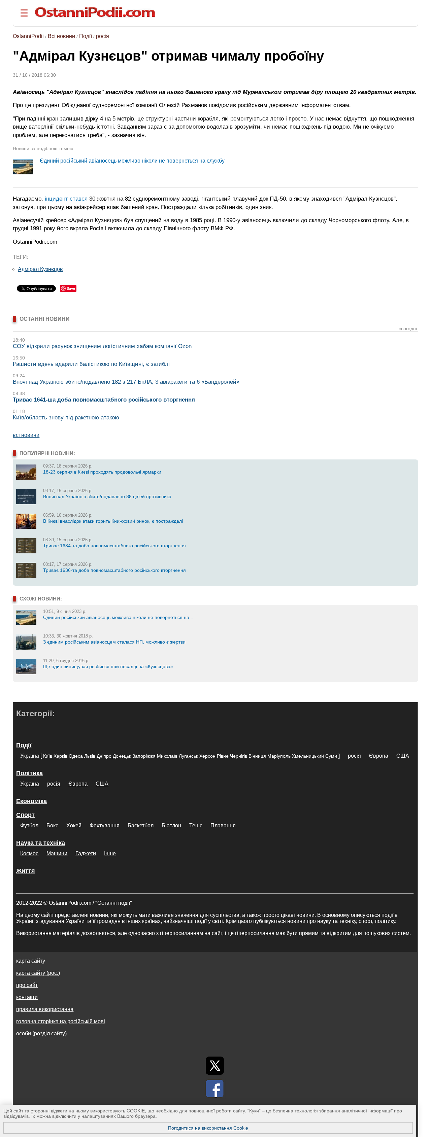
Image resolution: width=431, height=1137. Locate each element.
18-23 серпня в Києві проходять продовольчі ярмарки (102, 472)
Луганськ (188, 756)
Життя (25, 870)
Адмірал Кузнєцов (40, 269)
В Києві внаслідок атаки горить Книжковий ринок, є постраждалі (113, 521)
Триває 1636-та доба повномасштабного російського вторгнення (114, 570)
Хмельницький (308, 756)
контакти (27, 997)
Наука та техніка (40, 842)
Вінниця (257, 756)
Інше (110, 853)
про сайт (27, 985)
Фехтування (105, 825)
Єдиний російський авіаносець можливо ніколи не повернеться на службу (132, 161)
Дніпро (104, 756)
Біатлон (171, 825)
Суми (331, 756)
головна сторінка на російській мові (60, 1021)
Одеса (76, 756)
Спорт (25, 815)
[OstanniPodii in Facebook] (215, 1088)
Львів (89, 756)
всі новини (26, 435)
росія (102, 36)
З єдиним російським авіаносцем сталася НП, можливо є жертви (114, 642)
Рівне (223, 756)
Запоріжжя (144, 756)
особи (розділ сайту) (41, 1033)
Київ (47, 756)
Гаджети (85, 853)
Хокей (73, 825)
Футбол (29, 825)
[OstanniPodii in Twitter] (215, 1065)
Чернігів (238, 756)
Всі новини (61, 36)
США (402, 756)
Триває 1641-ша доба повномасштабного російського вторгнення (104, 400)
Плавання (223, 825)
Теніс (195, 825)
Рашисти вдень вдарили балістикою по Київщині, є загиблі (91, 364)
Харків (60, 756)
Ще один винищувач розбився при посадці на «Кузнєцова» (108, 666)
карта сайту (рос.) (38, 973)
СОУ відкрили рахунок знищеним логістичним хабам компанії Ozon (102, 346)
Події (85, 36)
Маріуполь (279, 756)
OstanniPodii (28, 36)
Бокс (52, 825)
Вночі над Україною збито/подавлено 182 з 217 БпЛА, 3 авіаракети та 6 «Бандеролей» (126, 382)
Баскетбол (141, 825)
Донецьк (122, 756)
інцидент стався (66, 198)
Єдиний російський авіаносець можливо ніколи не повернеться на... (118, 617)
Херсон (207, 756)
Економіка (31, 801)
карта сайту (30, 961)
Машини (56, 853)
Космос (29, 853)
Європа (378, 756)
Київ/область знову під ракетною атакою (66, 417)
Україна (29, 756)
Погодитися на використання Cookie (208, 1128)
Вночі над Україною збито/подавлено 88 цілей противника (107, 496)
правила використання (44, 1009)
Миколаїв (167, 756)
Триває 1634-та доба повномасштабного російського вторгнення (114, 545)
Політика (29, 773)
